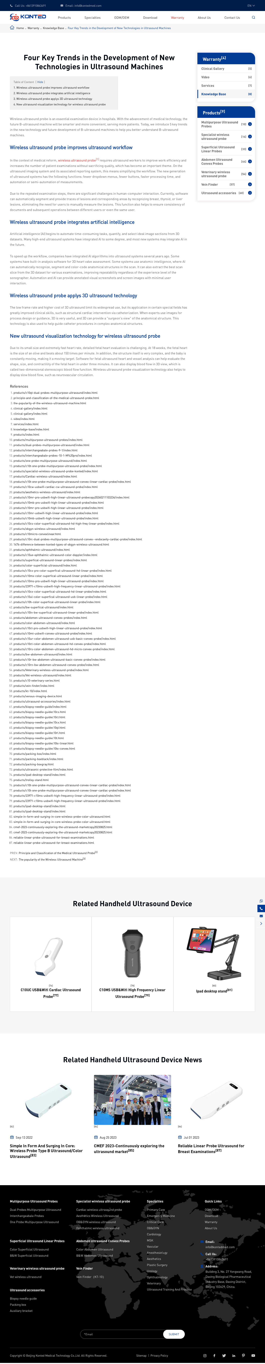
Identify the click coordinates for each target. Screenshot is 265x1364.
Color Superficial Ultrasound (29, 1249)
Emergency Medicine (161, 1216)
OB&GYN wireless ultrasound (96, 1222)
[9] (222, 111)
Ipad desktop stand (211, 991)
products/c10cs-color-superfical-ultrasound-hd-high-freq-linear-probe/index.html (66, 523)
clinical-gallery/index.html (30, 408)
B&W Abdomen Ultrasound (94, 1255)
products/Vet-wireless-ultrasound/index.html (42, 675)
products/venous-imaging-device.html (38, 696)
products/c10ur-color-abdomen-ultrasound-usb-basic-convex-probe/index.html (65, 638)
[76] (51, 985)
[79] (147, 995)
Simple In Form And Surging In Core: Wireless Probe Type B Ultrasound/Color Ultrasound (46, 1151)
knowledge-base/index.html (31, 429)
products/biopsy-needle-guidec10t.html (39, 738)
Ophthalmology (157, 1277)
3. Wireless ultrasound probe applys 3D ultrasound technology (53, 99)
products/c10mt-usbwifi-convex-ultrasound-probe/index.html (53, 633)
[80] (214, 985)
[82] (12, 1126)
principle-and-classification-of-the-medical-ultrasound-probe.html (56, 398)
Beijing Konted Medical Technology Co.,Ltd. (53, 1355)
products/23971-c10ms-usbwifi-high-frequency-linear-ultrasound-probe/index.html (67, 586)
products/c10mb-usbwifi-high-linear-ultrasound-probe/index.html (56, 518)
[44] (243, 161)
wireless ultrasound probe (77, 160)
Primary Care (156, 1210)
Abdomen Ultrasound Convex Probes (216, 161)
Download (150, 17)
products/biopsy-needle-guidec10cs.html (40, 712)
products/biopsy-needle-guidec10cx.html (40, 722)
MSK (150, 1240)
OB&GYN (153, 1228)
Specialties (93, 17)
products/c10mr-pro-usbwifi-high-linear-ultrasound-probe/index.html (58, 508)
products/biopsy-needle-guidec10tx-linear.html (44, 743)
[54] (243, 174)
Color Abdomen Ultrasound (94, 1249)
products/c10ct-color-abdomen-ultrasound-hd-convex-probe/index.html (60, 644)
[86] (180, 1126)
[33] (243, 149)
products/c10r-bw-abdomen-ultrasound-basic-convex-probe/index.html (59, 659)
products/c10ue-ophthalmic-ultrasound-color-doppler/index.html (55, 555)
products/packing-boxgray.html (34, 764)
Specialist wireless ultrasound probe (215, 137)
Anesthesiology (157, 1252)
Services (207, 86)
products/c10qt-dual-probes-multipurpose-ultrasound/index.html (56, 392)
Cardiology (154, 1234)
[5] (250, 68)
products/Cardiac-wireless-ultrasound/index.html (45, 476)
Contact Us (232, 17)
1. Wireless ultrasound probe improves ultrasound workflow (51, 87)
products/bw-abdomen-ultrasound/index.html (43, 654)
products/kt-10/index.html (30, 691)
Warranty (177, 17)
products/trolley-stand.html (31, 780)
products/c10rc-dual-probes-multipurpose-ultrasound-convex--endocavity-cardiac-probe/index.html (78, 539)
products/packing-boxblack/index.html (38, 759)
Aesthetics (154, 1259)
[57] (232, 184)
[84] (96, 1126)
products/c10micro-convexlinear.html (37, 534)
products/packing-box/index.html (35, 754)
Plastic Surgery (157, 1265)
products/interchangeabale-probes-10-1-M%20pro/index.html (53, 455)
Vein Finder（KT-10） (91, 1277)
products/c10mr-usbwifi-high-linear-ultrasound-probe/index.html (56, 513)
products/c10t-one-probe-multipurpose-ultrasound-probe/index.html (58, 466)
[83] (33, 1155)
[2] (96, 852)
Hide (40, 82)
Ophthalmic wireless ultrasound (97, 1228)
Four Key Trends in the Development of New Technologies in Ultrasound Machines (119, 28)
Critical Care (155, 1222)
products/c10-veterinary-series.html (37, 680)
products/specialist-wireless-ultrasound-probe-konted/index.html (56, 471)
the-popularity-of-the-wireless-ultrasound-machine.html (50, 403)
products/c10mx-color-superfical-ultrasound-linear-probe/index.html (58, 576)
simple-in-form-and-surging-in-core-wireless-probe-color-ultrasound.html (62, 816)
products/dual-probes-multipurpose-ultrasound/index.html (51, 445)
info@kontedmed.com (87, 5)
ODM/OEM (121, 17)
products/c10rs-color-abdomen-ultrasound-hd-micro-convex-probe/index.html (64, 649)
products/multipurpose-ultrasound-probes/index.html (48, 440)
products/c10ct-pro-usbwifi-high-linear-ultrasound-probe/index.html (58, 628)
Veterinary (154, 1283)
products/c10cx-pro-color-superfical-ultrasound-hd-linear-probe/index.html (63, 570)
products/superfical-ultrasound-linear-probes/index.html (50, 560)
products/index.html (26, 434)
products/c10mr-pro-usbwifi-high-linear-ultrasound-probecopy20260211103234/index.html (71, 497)
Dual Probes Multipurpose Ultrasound (35, 1210)
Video (205, 77)
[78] (132, 985)
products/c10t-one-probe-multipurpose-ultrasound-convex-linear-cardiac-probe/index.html (72, 481)
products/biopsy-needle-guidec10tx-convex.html (44, 748)
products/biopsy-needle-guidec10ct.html (39, 717)
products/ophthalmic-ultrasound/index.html (42, 549)
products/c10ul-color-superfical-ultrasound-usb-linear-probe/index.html (60, 597)
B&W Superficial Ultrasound (29, 1255)
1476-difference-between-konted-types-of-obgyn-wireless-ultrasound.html (61, 544)
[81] (229, 990)
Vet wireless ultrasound (25, 1277)
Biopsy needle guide (23, 1298)
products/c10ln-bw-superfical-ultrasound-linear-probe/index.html (56, 612)
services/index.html (26, 424)
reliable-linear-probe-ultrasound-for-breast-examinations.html (54, 837)
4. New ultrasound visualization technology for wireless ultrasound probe (60, 104)
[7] (250, 85)
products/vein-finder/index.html (34, 686)
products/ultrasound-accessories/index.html (42, 701)
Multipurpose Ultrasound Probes (219, 124)
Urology (152, 1271)
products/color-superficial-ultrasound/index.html (45, 565)
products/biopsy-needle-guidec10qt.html (39, 727)
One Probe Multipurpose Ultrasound (34, 1222)
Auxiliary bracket (21, 1311)
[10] (243, 124)
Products (64, 17)
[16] (243, 136)
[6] (250, 77)
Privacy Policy (159, 1355)
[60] (241, 193)
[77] (55, 995)
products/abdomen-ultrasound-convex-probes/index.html (50, 617)
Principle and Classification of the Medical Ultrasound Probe (57, 853)
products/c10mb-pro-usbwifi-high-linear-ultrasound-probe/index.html (59, 502)
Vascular (152, 1246)
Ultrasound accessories (218, 193)
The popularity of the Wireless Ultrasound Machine (51, 859)
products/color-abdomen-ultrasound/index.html (44, 623)
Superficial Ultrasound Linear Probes (218, 149)
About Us (204, 17)
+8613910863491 (36, 5)
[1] (97, 159)
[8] (250, 94)
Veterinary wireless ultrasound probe (215, 174)
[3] (84, 858)
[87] (218, 1150)
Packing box (18, 1304)
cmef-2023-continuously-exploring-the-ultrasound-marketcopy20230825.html (63, 827)
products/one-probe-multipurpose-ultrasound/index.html (50, 460)
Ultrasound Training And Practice (169, 1289)
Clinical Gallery (212, 69)
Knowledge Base (53, 28)
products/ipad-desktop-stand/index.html (39, 774)
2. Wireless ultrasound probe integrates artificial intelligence (52, 93)
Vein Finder (209, 184)
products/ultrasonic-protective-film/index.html (43, 769)
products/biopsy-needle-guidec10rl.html (39, 733)
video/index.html (24, 419)
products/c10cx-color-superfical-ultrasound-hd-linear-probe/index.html (60, 591)
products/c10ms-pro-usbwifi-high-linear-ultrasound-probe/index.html (59, 581)
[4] (223, 58)
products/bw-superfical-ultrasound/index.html (43, 607)
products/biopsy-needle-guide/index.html (40, 706)
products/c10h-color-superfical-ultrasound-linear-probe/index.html (57, 602)
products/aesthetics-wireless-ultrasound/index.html (47, 492)
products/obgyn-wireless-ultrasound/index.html (44, 529)
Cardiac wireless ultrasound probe (99, 1210)
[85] (131, 1150)
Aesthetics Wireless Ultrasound (97, 1216)
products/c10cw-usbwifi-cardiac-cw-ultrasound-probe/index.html (56, 487)
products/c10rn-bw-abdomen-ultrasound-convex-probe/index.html (56, 665)
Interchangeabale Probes (27, 1216)
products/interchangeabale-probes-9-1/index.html (46, 450)
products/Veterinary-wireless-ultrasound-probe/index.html (51, 670)
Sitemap (141, 1355)
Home (20, 28)
